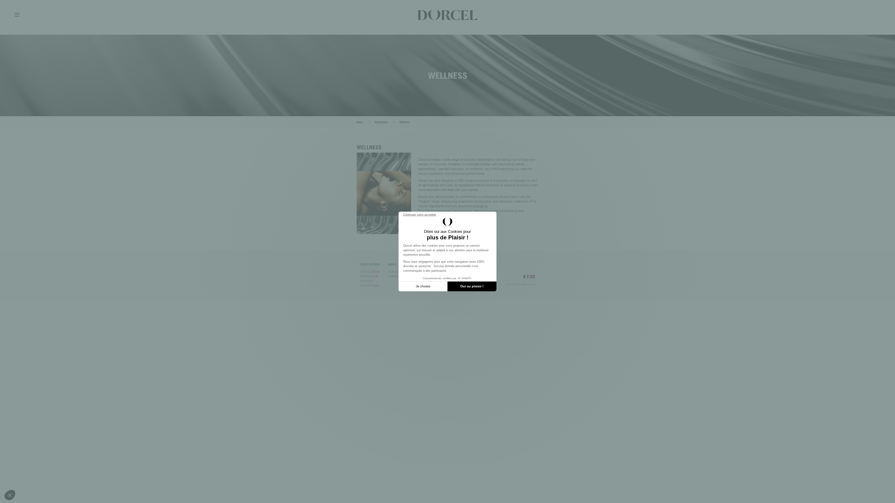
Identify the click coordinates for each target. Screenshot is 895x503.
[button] (9, 495)
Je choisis (423, 286)
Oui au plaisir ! (472, 286)
